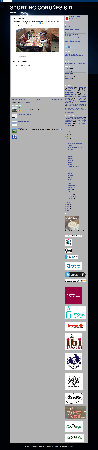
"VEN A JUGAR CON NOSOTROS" (72, 41)
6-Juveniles (68, 73)
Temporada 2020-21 (82, 110)
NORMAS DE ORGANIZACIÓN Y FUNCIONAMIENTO (72, 30)
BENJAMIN (70, 158)
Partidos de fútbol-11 (72, 181)
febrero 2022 (71, 196)
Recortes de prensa (79, 109)
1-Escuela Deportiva (69, 80)
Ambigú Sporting (70, 108)
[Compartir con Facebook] (23, 56)
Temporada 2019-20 (69, 110)
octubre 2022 (71, 183)
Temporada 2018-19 (69, 118)
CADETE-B (70, 162)
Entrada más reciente (19, 99)
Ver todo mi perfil (73, 18)
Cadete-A (20, 107)
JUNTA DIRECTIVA (69, 28)
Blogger (70, 446)
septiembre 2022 (72, 185)
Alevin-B (70, 177)
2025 (68, 132)
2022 (68, 138)
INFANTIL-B (70, 149)
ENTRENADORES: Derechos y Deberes (74, 37)
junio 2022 (70, 189)
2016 (68, 210)
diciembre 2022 (71, 140)
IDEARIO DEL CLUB (69, 32)
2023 (68, 136)
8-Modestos (68, 78)
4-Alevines (67, 68)
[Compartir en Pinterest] (25, 56)
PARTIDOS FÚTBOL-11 (73, 154)
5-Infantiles (67, 69)
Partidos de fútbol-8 (22, 135)
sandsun (57, 446)
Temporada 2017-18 (81, 104)
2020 (68, 202)
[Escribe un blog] (21, 56)
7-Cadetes (67, 71)
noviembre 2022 (71, 141)
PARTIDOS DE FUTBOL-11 (24, 121)
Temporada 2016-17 (82, 106)
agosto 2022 (71, 187)
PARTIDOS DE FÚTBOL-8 (73, 153)
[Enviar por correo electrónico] (19, 56)
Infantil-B (70, 145)
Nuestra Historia (70, 112)
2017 (68, 208)
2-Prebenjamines (20, 58)
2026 (68, 131)
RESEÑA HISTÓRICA (69, 26)
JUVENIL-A (70, 171)
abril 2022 (70, 192)
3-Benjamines (68, 75)
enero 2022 (70, 198)
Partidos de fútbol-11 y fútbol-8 (75, 143)
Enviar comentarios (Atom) (25, 102)
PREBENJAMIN (71, 160)
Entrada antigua (57, 99)
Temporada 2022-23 (28, 58)
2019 (68, 204)
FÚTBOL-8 (70, 179)
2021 (68, 200)
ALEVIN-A (70, 164)
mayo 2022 (70, 191)
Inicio (39, 99)
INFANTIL (70, 156)
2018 (68, 206)
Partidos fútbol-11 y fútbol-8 (24, 114)
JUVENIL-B (70, 151)
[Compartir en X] (22, 56)
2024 (68, 134)
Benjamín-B (70, 175)
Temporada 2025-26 (76, 100)
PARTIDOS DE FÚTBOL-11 (73, 168)
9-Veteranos (68, 81)
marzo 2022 (70, 194)
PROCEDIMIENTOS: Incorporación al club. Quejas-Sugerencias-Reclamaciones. (74, 39)
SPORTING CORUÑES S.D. (42, 8)
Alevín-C (20, 128)
